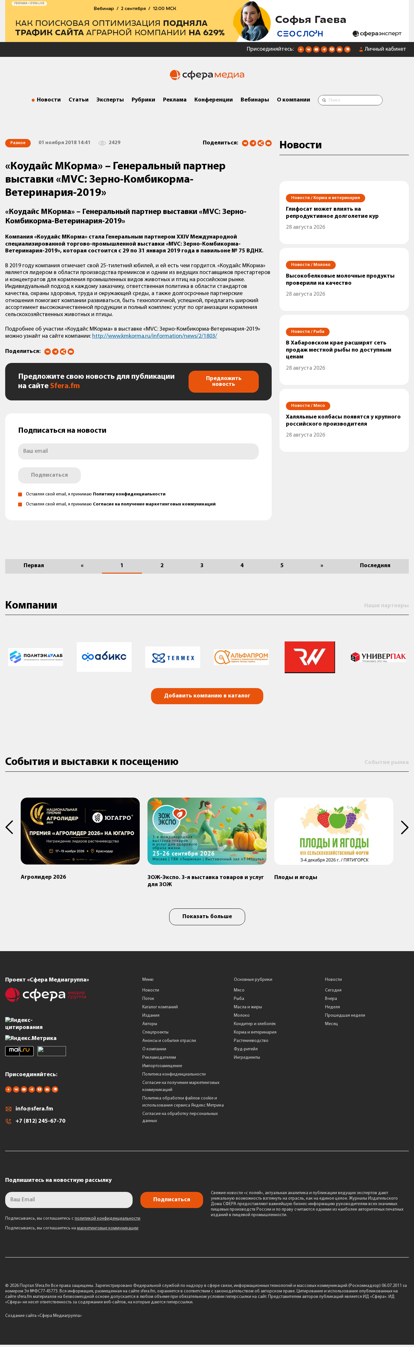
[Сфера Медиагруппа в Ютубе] (316, 51)
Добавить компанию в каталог (207, 696)
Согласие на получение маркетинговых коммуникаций (154, 504)
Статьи (79, 100)
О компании (293, 100)
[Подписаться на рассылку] (339, 51)
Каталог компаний (160, 1007)
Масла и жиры (248, 1007)
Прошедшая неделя (345, 1015)
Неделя (332, 1007)
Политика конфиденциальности (174, 1074)
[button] (13, 827)
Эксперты (110, 100)
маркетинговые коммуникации (107, 1228)
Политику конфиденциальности (129, 494)
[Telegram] (253, 143)
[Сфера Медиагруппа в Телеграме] (324, 51)
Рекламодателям (159, 1057)
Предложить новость (224, 381)
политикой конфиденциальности (107, 1218)
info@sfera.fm (34, 1109)
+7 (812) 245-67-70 (40, 1121)
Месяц (331, 1024)
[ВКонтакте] (245, 143)
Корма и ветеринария (255, 1032)
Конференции (213, 100)
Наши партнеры (386, 606)
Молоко (242, 1015)
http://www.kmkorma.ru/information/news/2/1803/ (154, 336)
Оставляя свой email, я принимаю (96, 494)
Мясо (239, 990)
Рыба (239, 998)
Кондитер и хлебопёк (255, 1024)
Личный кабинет (385, 49)
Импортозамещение (162, 1066)
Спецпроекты (155, 1032)
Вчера (331, 998)
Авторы (149, 1024)
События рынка (387, 763)
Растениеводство (251, 1040)
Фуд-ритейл (246, 1049)
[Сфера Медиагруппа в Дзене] (301, 51)
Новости (49, 100)
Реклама (175, 100)
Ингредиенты (247, 1057)
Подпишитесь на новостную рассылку (58, 1180)
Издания (150, 1015)
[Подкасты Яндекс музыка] (347, 51)
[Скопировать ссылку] (260, 143)
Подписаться (49, 475)
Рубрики (143, 100)
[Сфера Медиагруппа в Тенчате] (332, 51)
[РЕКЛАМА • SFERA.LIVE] (207, 38)
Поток (148, 998)
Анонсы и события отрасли (169, 1040)
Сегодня (333, 990)
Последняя (375, 566)
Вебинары (255, 100)
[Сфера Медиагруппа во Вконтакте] (308, 51)
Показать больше (207, 917)
